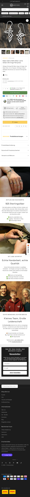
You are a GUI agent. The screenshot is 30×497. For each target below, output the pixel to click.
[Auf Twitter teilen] (21, 126)
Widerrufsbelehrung (6, 429)
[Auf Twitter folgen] (6, 463)
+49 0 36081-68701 (18, 340)
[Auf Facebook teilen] (19, 126)
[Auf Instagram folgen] (9, 463)
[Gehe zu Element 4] (17, 52)
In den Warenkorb (15, 92)
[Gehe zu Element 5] (22, 52)
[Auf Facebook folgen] (2, 463)
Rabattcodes (4, 412)
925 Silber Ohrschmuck (7, 16)
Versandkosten (11, 81)
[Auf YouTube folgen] (17, 463)
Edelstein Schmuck (13, 13)
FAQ (2, 397)
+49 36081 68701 (19, 117)
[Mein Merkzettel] (28, 4)
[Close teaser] (26, 254)
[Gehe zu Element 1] (3, 52)
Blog (2, 419)
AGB (2, 437)
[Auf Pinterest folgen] (13, 463)
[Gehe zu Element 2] (8, 52)
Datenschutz (4, 434)
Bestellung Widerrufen (10, 386)
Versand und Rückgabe (6, 399)
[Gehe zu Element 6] (27, 52)
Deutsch (14, 459)
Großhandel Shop (5, 402)
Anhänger (21, 13)
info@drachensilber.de (17, 341)
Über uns (3, 410)
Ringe (26, 13)
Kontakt (3, 395)
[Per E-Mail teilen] (25, 126)
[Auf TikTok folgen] (21, 463)
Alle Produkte (5, 13)
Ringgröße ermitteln (6, 422)
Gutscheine (3, 417)
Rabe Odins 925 (17, 16)
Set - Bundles (4, 414)
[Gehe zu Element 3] (13, 52)
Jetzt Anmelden (15, 373)
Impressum (4, 432)
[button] (28, 248)
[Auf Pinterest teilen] (23, 126)
